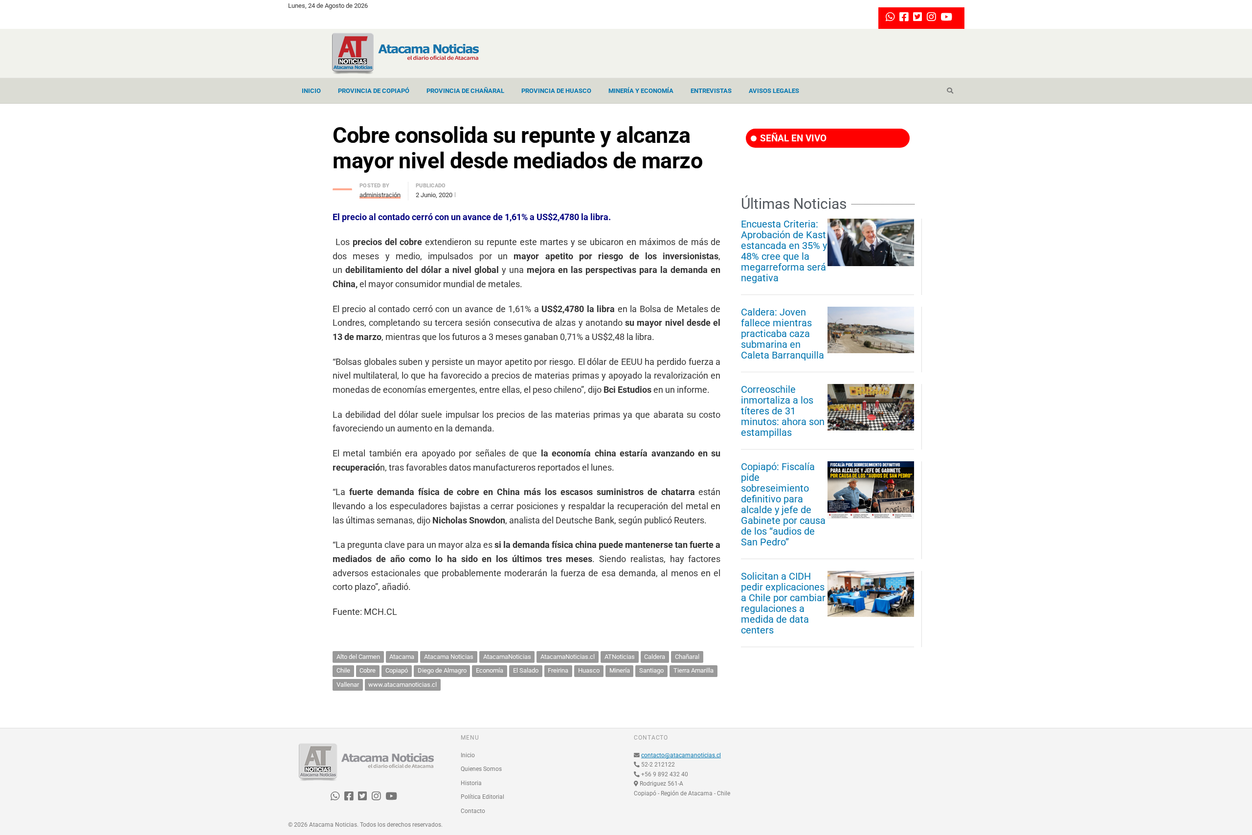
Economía (489, 670)
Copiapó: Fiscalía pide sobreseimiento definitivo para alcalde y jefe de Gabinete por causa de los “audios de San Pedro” (783, 504)
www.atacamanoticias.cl (402, 684)
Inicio (311, 90)
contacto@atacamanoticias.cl (681, 755)
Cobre (367, 670)
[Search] (950, 91)
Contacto (473, 811)
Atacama (401, 656)
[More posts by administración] (342, 186)
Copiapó (396, 670)
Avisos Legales (774, 90)
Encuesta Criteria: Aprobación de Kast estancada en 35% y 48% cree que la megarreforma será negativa (784, 251)
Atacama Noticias (448, 656)
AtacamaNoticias (507, 656)
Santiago (651, 670)
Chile (343, 670)
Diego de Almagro (442, 670)
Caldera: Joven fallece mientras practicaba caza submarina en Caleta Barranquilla (782, 334)
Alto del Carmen (358, 656)
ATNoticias (619, 656)
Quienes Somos (481, 769)
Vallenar (347, 684)
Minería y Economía (640, 90)
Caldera (654, 656)
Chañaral (687, 656)
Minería (619, 670)
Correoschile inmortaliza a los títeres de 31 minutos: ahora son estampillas (783, 411)
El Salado (525, 670)
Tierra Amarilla (693, 670)
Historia (471, 783)
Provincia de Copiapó (373, 90)
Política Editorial (482, 796)
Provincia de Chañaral (465, 90)
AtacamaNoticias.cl (567, 656)
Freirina (558, 670)
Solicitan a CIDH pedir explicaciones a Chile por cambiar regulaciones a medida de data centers (783, 603)
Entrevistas (711, 90)
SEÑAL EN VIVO (792, 138)
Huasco (589, 670)
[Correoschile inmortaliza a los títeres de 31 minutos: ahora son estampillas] (870, 407)
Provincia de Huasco (556, 90)
